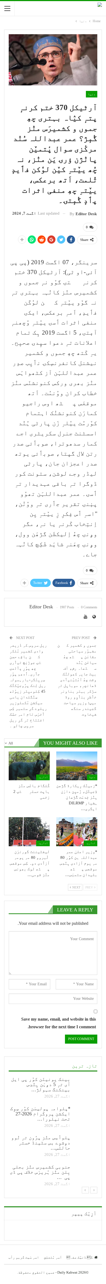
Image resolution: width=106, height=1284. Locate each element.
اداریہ (43, 777)
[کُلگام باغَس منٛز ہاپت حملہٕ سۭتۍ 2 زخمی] (29, 766)
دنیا (91, 94)
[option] (53, 1132)
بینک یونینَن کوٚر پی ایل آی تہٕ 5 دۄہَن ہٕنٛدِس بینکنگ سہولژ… (40, 1084)
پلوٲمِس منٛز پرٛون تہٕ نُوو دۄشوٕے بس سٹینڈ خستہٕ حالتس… (40, 1143)
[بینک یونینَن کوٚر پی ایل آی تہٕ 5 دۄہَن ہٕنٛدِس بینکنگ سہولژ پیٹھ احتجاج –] (85, 1085)
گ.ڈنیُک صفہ (80, 1257)
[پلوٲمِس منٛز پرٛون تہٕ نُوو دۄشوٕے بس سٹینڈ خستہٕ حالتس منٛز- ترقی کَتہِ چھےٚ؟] (85, 1144)
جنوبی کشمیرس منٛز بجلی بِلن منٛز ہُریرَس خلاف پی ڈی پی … (40, 1172)
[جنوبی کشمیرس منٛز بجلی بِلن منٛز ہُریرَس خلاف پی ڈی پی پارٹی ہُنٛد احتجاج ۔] (85, 1173)
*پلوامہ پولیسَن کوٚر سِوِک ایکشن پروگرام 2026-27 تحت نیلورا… (40, 1114)
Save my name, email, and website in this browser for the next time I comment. (58, 1023)
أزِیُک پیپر (83, 1213)
